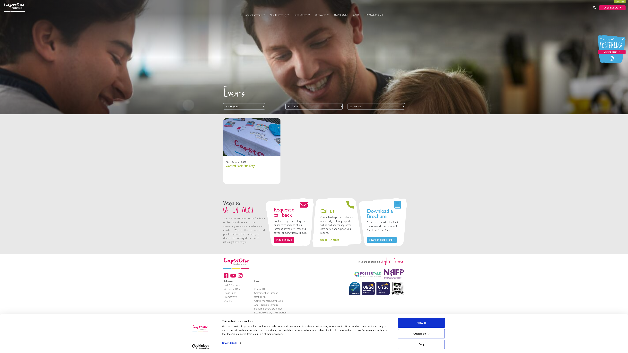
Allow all (421, 322)
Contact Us (260, 289)
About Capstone (253, 15)
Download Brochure (380, 239)
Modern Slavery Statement (268, 308)
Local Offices (300, 15)
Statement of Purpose (266, 292)
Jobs (256, 285)
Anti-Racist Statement (266, 304)
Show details (229, 343)
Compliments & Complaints (268, 300)
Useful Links (260, 296)
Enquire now (283, 239)
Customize (419, 333)
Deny (421, 344)
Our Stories (320, 15)
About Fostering (278, 15)
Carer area (620, 2)
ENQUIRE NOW (611, 7)
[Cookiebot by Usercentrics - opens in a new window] (200, 346)
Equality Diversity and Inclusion (270, 312)
